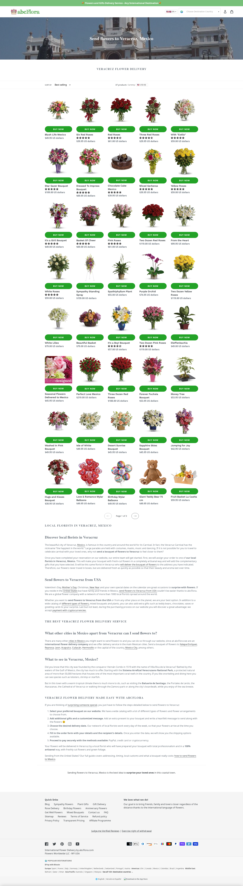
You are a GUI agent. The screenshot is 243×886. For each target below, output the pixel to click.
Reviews (62, 816)
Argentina (180, 868)
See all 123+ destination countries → (118, 872)
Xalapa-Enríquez (188, 644)
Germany (73, 868)
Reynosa (49, 647)
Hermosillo (88, 647)
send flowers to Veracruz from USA (138, 590)
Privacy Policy (52, 820)
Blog (47, 804)
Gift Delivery (99, 804)
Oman (61, 872)
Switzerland (109, 868)
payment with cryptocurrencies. (69, 610)
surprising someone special (82, 704)
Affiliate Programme (100, 820)
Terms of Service (79, 816)
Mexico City (131, 647)
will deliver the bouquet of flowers (138, 564)
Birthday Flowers (72, 808)
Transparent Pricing (74, 820)
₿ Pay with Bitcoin (52, 864)
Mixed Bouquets (75, 812)
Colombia (164, 868)
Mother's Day (69, 587)
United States (70, 590)
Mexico (81, 544)
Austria (127, 868)
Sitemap (49, 816)
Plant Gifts (83, 804)
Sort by (48, 85)
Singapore (89, 872)
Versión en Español (113, 879)
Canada (148, 868)
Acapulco (66, 647)
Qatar (55, 872)
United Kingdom (85, 868)
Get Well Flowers (54, 812)
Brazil (172, 868)
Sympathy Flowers (63, 804)
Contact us (94, 812)
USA (141, 868)
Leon (57, 647)
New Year (94, 587)
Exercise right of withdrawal (137, 830)
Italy (66, 868)
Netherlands (98, 868)
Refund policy (99, 816)
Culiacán (76, 647)
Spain (54, 868)
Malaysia (97, 872)
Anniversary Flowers (96, 808)
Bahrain (48, 872)
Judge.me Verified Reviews (105, 830)
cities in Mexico (76, 640)
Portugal (119, 868)
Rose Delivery (52, 808)
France (60, 868)
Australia (79, 872)
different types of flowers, (75, 603)
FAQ (106, 812)
